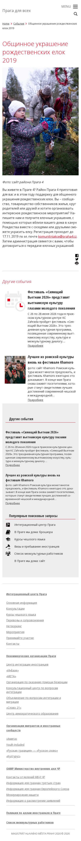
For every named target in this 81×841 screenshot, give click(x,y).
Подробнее (35, 345)
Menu (66, 6)
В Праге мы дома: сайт (29, 561)
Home (5, 23)
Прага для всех (16, 10)
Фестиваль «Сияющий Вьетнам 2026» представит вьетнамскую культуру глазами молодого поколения (36, 437)
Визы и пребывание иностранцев (36, 546)
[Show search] (76, 14)
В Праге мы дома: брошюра (33, 532)
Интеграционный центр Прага (34, 524)
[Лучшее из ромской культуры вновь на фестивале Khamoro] (15, 382)
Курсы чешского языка (29, 539)
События (18, 23)
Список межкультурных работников (38, 553)
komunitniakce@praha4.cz (57, 236)
